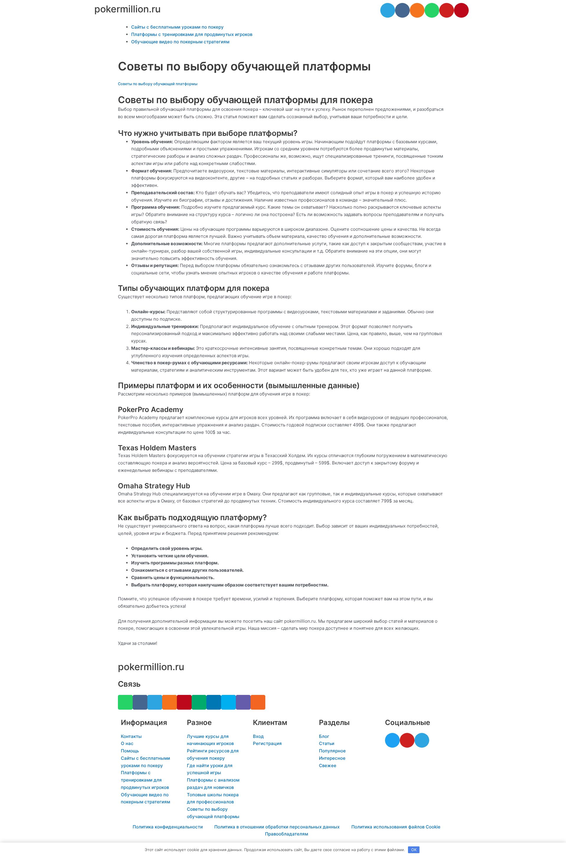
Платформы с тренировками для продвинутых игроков (191, 34)
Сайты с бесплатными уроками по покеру (177, 27)
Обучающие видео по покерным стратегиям (180, 42)
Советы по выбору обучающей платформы (158, 84)
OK (414, 849)
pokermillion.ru (127, 9)
